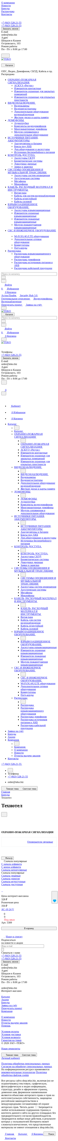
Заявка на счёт (34, 304)
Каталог (5, 996)
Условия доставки (11, 1034)
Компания (6, 1011)
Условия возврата (10, 1037)
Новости (6, 1020)
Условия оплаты (10, 1031)
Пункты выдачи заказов (14, 1022)
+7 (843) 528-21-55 (11, 22)
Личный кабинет (10, 1058)
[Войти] (2, 386)
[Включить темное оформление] (5, 56)
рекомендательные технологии (18, 1072)
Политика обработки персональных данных (25, 1063)
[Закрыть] (3, 393)
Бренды (5, 1002)
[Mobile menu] (3, 339)
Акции (5, 999)
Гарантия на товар (11, 1040)
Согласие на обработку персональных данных (26, 1066)
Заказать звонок (10, 29)
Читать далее (27, 1107)
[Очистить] (3, 277)
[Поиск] (4, 382)
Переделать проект (12, 304)
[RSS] (2, 818)
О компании (8, 1017)
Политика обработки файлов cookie (24, 1074)
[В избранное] (55, 897)
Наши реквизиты (10, 1048)
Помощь (5, 1025)
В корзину (29, 928)
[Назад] (16, 428)
